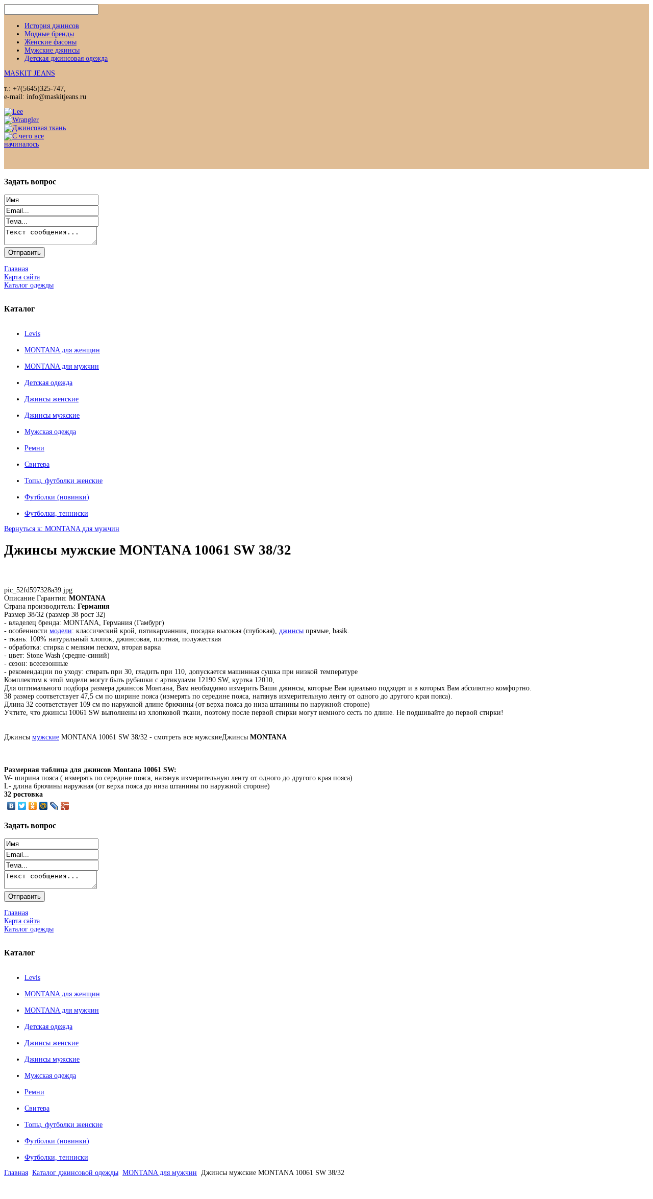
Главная (16, 1173)
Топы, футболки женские (63, 481)
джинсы (291, 631)
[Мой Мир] (43, 805)
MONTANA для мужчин (61, 366)
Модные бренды (49, 34)
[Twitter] (22, 805)
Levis (32, 334)
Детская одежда (48, 383)
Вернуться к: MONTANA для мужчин (61, 529)
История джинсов (51, 26)
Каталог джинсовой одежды (75, 1173)
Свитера (36, 464)
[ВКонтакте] (11, 805)
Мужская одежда (50, 432)
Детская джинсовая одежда (66, 58)
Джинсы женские (51, 399)
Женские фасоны (50, 42)
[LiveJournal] (54, 805)
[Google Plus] (65, 805)
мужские (45, 737)
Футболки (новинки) (56, 497)
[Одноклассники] (33, 805)
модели (60, 631)
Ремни (34, 448)
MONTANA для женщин (62, 350)
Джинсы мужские (52, 415)
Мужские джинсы (52, 50)
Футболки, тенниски (56, 513)
